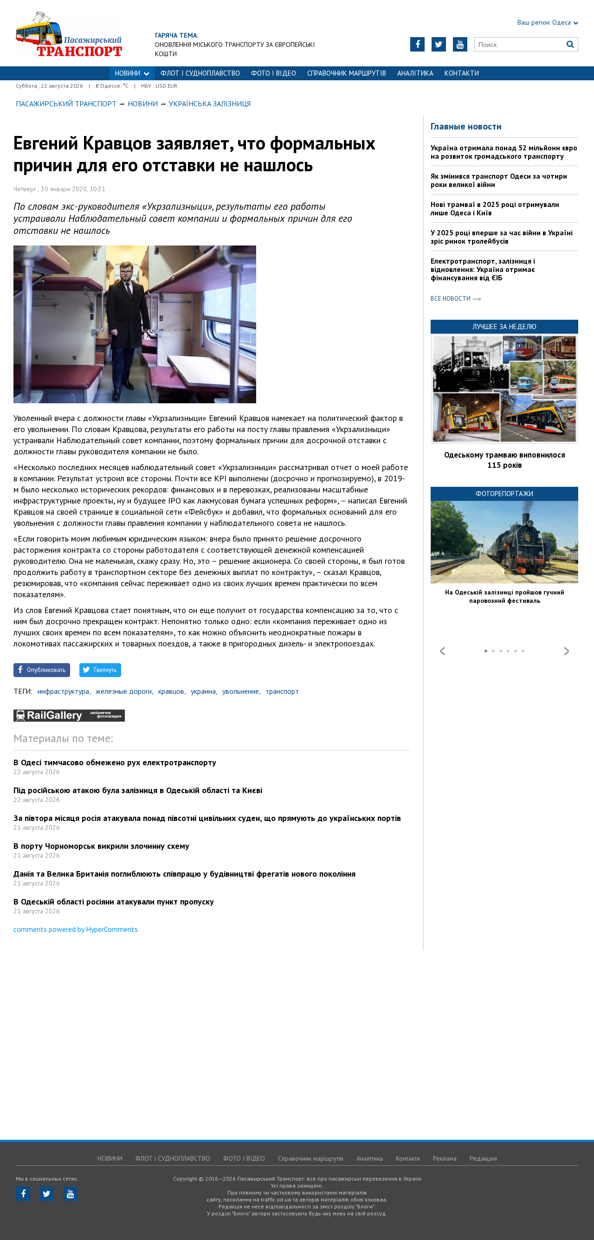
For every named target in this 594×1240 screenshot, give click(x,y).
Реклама (445, 1158)
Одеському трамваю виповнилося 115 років (504, 460)
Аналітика (415, 73)
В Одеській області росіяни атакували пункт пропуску (113, 901)
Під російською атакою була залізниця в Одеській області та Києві (137, 790)
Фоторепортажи (504, 493)
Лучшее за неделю (504, 326)
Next (566, 651)
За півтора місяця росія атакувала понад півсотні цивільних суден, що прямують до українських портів (207, 818)
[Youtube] (460, 44)
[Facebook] (417, 44)
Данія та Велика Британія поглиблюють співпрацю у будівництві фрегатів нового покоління (184, 873)
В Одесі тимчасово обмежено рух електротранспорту (114, 762)
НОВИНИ (127, 73)
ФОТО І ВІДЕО (273, 73)
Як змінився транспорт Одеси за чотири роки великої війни (499, 180)
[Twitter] (439, 44)
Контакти (462, 73)
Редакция (483, 1158)
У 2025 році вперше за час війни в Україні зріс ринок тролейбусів (502, 236)
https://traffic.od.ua (94, 33)
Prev (442, 651)
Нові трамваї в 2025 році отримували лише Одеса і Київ (495, 208)
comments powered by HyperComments (75, 929)
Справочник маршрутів (346, 73)
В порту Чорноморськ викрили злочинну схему (101, 845)
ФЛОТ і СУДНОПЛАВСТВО (200, 73)
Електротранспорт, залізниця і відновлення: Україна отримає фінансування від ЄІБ (483, 269)
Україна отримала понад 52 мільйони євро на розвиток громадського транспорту (504, 152)
